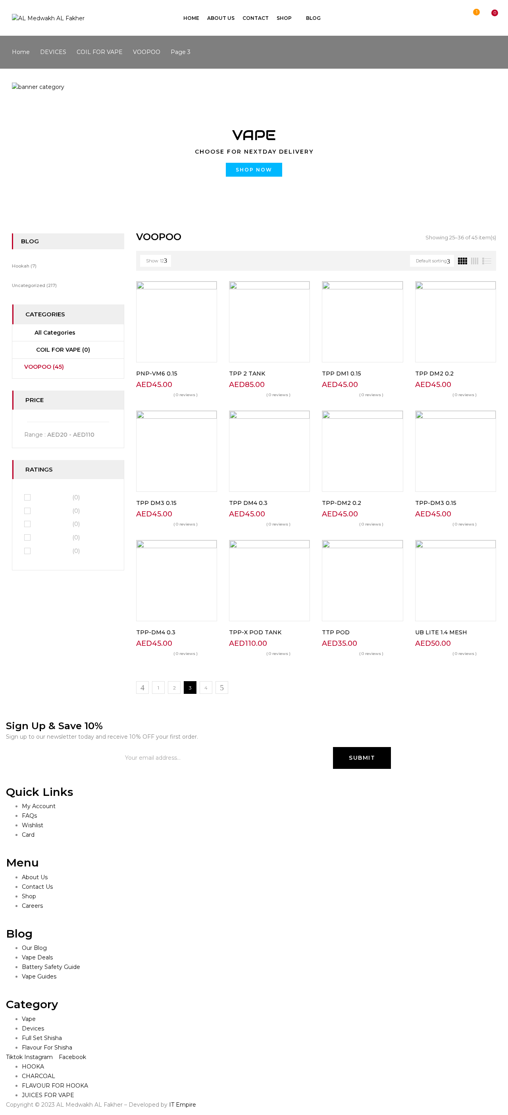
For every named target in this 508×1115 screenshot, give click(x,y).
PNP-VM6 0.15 (156, 373)
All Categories (55, 332)
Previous (142, 687)
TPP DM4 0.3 (248, 502)
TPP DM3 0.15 (156, 502)
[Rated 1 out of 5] (52, 550)
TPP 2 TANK (247, 373)
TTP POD (336, 632)
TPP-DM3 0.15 (435, 502)
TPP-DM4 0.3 (155, 632)
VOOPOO (146, 52)
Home (21, 52)
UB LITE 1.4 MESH (441, 632)
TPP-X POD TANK (255, 632)
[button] (487, 18)
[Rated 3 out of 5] (52, 524)
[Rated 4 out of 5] (52, 510)
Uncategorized (28, 285)
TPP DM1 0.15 (341, 373)
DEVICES (53, 52)
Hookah (20, 266)
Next (222, 687)
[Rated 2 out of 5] (52, 537)
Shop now (254, 170)
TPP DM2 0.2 (434, 373)
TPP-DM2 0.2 (341, 502)
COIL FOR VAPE (100, 52)
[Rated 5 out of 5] (52, 497)
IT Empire (182, 1104)
